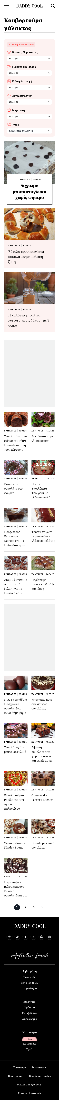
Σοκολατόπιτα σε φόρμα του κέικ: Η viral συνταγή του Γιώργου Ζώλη (15, 445)
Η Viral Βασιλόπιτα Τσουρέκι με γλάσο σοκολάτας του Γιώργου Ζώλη (43, 495)
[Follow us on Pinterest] (9, 937)
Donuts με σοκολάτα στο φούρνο (13, 488)
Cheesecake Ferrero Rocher (42, 797)
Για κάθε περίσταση (24, 66)
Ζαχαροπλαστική (22, 95)
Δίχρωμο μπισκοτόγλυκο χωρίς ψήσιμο (29, 191)
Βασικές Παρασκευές (25, 52)
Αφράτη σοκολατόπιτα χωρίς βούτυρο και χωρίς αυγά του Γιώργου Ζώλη (41, 758)
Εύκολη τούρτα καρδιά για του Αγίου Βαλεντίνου (14, 802)
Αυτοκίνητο (29, 1018)
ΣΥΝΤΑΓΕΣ (24, 179)
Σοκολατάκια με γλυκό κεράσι (42, 438)
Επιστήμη (29, 1001)
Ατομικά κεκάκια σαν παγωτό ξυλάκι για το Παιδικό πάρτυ (15, 586)
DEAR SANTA (35, 478)
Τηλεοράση (29, 971)
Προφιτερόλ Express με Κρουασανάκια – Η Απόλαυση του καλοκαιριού (15, 540)
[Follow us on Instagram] (49, 937)
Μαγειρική (18, 110)
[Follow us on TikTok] (17, 937)
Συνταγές (29, 976)
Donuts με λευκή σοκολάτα (42, 845)
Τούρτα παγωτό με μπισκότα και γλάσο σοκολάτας (43, 536)
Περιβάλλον (29, 1013)
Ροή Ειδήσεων (29, 982)
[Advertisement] (29, 373)
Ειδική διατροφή (22, 81)
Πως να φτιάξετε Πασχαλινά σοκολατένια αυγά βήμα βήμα (15, 706)
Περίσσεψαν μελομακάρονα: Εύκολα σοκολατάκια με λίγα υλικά (15, 891)
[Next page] (42, 907)
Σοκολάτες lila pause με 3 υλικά (15, 749)
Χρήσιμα (29, 1007)
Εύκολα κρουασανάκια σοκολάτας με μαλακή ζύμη (26, 256)
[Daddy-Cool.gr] (29, 6)
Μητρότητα (29, 1032)
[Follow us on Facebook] (25, 937)
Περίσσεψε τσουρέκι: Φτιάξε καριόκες (43, 584)
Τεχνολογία (29, 988)
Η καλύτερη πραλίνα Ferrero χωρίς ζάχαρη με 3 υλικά (28, 320)
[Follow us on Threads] (41, 937)
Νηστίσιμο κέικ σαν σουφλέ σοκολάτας (41, 703)
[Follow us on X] (33, 937)
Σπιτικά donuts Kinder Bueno (14, 845)
